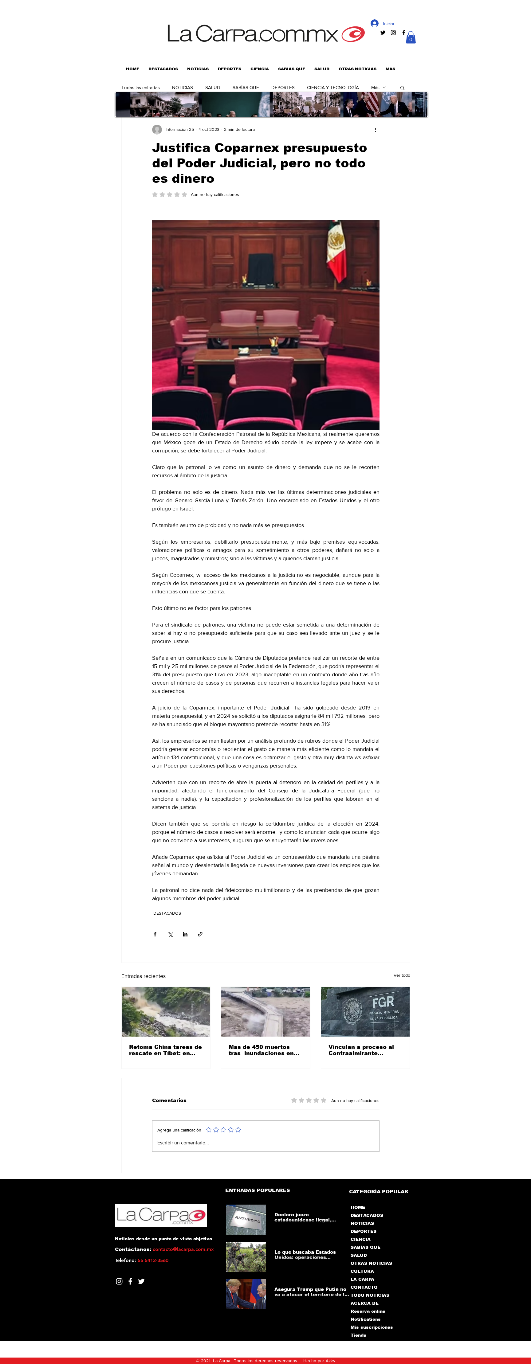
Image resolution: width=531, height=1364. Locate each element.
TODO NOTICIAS (370, 1295)
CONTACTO (364, 1287)
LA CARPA (362, 1279)
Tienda (358, 1335)
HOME (358, 1207)
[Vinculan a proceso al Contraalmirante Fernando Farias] (365, 1012)
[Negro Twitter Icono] (383, 32)
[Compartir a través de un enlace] (200, 934)
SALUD (212, 87)
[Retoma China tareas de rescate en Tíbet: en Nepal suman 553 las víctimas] (166, 1012)
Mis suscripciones (371, 1327)
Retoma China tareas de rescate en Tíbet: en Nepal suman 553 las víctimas (165, 1050)
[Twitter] (141, 1281)
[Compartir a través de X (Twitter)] (170, 934)
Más (375, 87)
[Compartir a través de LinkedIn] (185, 934)
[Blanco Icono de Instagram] (119, 1281)
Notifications (366, 1319)
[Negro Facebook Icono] (403, 32)
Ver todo (402, 975)
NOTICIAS (182, 87)
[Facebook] (130, 1281)
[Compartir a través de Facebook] (155, 934)
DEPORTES (283, 87)
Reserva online (368, 1311)
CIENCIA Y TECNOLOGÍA (333, 87)
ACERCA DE (365, 1303)
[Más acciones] (376, 129)
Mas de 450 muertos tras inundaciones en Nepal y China (261, 1050)
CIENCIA (361, 1239)
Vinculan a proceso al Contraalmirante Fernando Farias (361, 1050)
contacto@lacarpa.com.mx (183, 1249)
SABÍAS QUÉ (365, 1247)
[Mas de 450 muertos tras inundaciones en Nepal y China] (265, 1012)
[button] (411, 37)
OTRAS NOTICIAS (371, 1263)
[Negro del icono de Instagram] (393, 32)
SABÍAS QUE (246, 87)
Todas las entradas (140, 87)
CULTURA (362, 1271)
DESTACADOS (167, 913)
